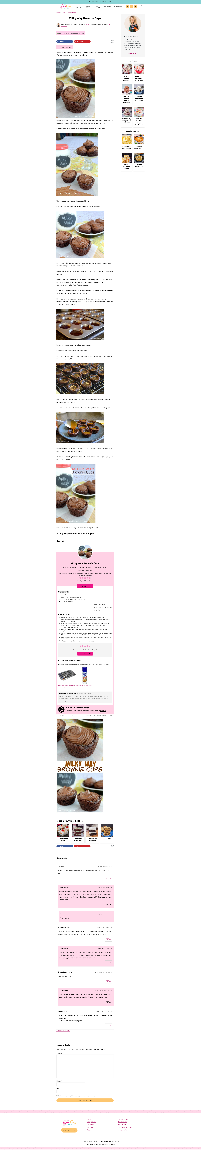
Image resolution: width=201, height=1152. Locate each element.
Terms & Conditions (125, 1127)
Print (85, 586)
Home (58, 12)
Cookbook (90, 1124)
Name (59, 1081)
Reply (108, 878)
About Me (87, 6)
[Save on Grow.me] (93, 41)
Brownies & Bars (71, 12)
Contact (107, 7)
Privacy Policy (123, 1122)
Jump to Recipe (65, 47)
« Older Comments (63, 1031)
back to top (69, 1130)
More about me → (133, 53)
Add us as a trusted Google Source (71, 33)
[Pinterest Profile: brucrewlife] (62, 709)
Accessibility (122, 1130)
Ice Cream (78, 6)
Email (58, 1088)
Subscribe (118, 7)
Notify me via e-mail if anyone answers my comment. (76, 1096)
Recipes (63, 12)
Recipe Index (91, 1122)
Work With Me (123, 1119)
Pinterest (103, 710)
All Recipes (97, 6)
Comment (60, 1053)
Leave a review (85, 653)
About (89, 1119)
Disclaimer (122, 1124)
